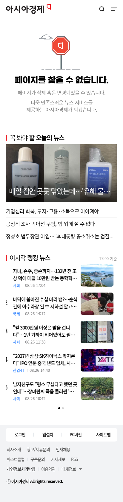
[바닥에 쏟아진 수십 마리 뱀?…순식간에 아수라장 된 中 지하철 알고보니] (100, 304)
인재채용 (63, 449)
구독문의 (37, 459)
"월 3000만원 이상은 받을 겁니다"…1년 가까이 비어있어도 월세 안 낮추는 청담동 (47, 331)
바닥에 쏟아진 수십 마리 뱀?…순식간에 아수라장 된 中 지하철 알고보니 (48, 303)
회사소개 (14, 449)
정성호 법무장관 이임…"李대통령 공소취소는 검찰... (59, 236)
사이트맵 (103, 434)
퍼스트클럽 (15, 459)
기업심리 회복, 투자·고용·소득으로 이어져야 (52, 211)
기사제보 (58, 459)
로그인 (20, 434)
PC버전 (76, 434)
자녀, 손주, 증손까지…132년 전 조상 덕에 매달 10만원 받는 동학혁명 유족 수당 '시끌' (48, 274)
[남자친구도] (100, 388)
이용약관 (48, 469)
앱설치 (47, 434)
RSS (74, 459)
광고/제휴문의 (38, 449)
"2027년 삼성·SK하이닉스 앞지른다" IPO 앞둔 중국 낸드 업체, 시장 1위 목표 (47, 359)
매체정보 (68, 469)
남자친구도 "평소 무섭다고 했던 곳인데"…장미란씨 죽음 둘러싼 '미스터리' (48, 387)
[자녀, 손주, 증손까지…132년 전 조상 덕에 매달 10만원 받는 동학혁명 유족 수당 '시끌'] (100, 275)
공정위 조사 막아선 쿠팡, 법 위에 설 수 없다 (50, 223)
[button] (59, 408)
